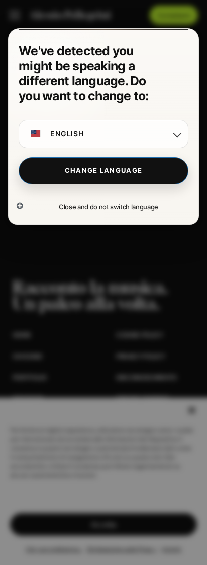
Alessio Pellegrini (70, 15)
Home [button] (22, 335)
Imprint (171, 549)
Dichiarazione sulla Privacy (122, 549)
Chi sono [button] (27, 356)
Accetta (103, 524)
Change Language (104, 170)
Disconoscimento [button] (146, 377)
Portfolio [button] (30, 377)
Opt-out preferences (54, 549)
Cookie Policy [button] (139, 335)
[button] (192, 410)
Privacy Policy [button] (140, 356)
